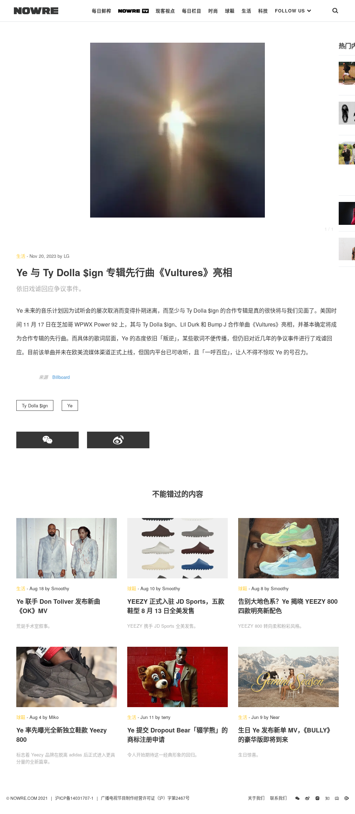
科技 (263, 10)
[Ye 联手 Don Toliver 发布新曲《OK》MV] (66, 548)
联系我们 (280, 798)
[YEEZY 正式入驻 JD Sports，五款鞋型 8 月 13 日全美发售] (177, 548)
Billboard (61, 377)
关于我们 (256, 798)
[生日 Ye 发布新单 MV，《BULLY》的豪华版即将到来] (288, 677)
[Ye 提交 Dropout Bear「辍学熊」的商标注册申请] (177, 677)
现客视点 (165, 10)
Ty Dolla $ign (35, 405)
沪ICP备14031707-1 (75, 798)
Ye (69, 405)
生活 (246, 10)
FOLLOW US (291, 10)
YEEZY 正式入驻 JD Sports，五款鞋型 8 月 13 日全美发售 (175, 606)
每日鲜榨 (101, 10)
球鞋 (230, 10)
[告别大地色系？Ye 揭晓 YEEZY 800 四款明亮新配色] (288, 548)
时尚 (213, 10)
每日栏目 (191, 10)
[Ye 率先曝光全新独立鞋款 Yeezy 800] (66, 677)
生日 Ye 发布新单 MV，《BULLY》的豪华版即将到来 (285, 735)
